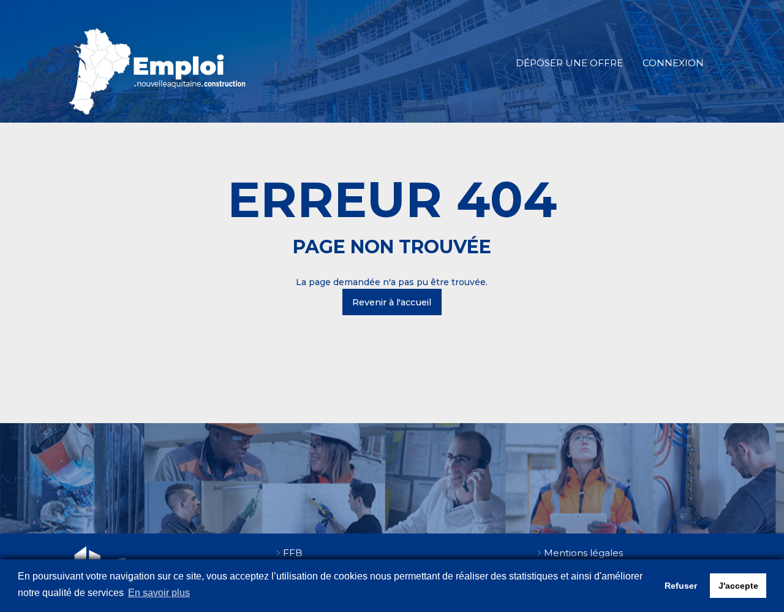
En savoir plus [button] (159, 592)
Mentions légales (583, 553)
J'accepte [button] (738, 586)
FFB (293, 553)
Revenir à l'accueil (391, 302)
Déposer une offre (569, 63)
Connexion (673, 63)
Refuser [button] (681, 586)
